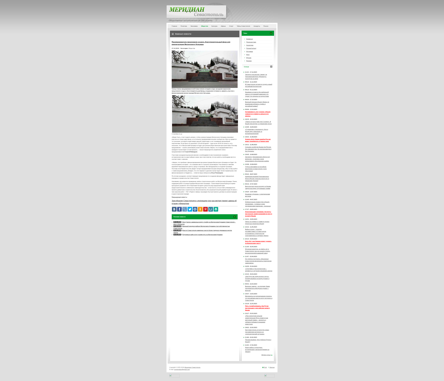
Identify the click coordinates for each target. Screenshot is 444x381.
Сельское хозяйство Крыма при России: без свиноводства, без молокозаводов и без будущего (258, 149)
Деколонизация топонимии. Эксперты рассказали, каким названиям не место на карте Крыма (258, 214)
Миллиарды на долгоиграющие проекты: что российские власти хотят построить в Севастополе (258, 298)
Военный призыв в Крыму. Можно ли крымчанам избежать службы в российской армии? (257, 104)
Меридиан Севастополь (192, 367)
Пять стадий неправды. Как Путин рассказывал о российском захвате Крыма (257, 308)
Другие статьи (266, 355)
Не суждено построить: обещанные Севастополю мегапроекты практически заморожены (258, 261)
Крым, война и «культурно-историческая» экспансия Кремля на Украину (257, 350)
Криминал (249, 39)
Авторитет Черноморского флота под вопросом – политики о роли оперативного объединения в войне (257, 159)
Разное (266, 26)
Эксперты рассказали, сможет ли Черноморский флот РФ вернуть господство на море (256, 77)
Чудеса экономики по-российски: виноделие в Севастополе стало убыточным (256, 169)
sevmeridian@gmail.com (182, 369)
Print (265, 367)
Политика (184, 26)
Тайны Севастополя (243, 26)
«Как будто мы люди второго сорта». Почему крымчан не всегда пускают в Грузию (257, 279)
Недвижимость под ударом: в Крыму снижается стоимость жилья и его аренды (258, 114)
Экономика (194, 26)
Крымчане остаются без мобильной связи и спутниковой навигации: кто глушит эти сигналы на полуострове (257, 94)
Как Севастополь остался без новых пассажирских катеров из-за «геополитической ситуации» (257, 332)
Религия (249, 61)
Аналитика (249, 45)
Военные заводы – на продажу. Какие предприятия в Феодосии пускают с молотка (257, 288)
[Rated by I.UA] (174, 377)
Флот (248, 54)
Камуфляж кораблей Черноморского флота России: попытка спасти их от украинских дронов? (257, 179)
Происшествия (251, 42)
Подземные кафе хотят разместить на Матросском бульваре (202, 234)
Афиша (223, 26)
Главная (174, 26)
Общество (204, 26)
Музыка (248, 58)
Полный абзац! (251, 48)
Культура (214, 26)
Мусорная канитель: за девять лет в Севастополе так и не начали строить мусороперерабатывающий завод (257, 251)
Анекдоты (257, 26)
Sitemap (272, 367)
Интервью (249, 51)
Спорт (231, 26)
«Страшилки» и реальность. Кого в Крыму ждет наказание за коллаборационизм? (256, 131)
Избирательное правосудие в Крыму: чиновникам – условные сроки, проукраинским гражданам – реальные (258, 204)
